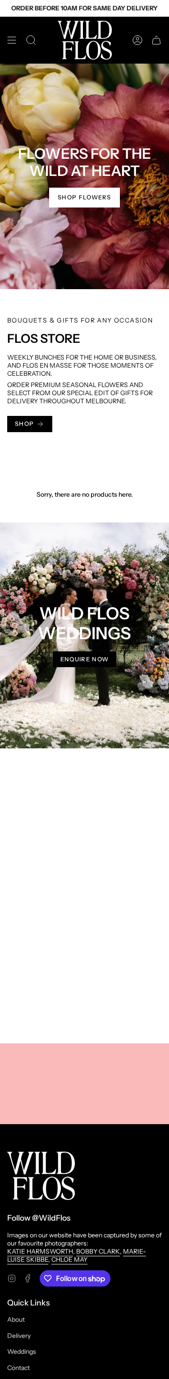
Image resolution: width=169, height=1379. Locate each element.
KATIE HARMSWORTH (40, 1251)
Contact (18, 1368)
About (16, 1319)
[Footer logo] (41, 1176)
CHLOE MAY (69, 1259)
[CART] (156, 40)
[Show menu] (12, 40)
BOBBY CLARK (98, 1251)
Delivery (19, 1336)
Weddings (21, 1351)
